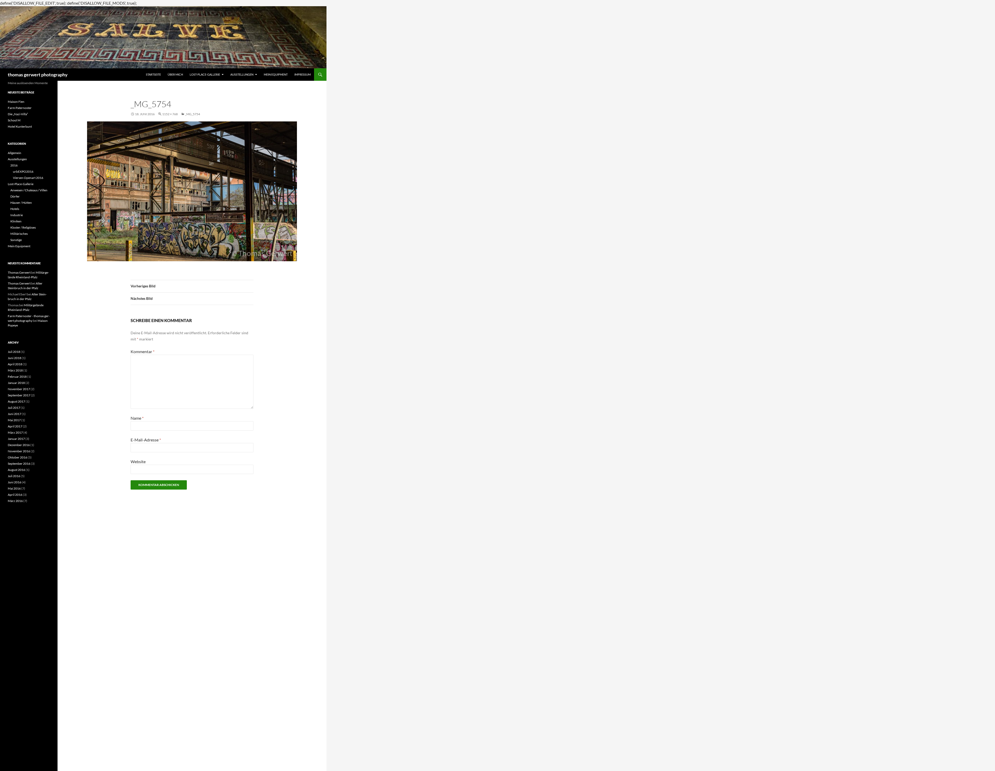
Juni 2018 (14, 358)
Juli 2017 (14, 408)
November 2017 (19, 389)
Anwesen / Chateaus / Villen (28, 190)
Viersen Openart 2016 (28, 178)
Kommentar (142, 351)
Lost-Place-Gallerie (205, 74)
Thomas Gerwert (19, 272)
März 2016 (15, 501)
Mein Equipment (276, 74)
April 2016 (15, 495)
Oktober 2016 (17, 457)
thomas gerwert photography (38, 74)
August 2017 (16, 401)
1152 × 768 (170, 114)
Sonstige (16, 240)
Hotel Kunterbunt (20, 126)
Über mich (175, 74)
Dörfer (15, 196)
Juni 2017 (14, 414)
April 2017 (15, 426)
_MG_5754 (192, 114)
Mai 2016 (14, 488)
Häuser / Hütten (21, 203)
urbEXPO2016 (23, 171)
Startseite (153, 74)
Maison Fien (16, 102)
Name (137, 418)
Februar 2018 (17, 377)
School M (14, 120)
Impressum (302, 74)
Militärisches (19, 234)
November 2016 (19, 451)
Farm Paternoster (20, 108)
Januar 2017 (16, 439)
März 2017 (15, 432)
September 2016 (19, 463)
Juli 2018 (14, 352)
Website (138, 461)
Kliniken (16, 221)
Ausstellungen (241, 74)
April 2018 (15, 364)
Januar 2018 (16, 383)
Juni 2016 (14, 482)
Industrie (16, 215)
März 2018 (15, 370)
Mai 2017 (14, 420)
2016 (14, 165)
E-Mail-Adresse (146, 439)
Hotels (14, 209)
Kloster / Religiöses (23, 227)
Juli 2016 (14, 476)
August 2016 (16, 470)
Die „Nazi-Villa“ (18, 114)
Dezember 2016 (19, 445)
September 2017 (19, 395)
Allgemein (14, 153)
